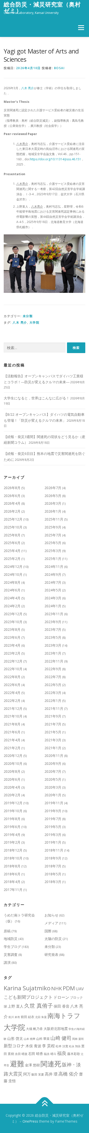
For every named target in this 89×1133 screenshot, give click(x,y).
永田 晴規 (21, 1054)
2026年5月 (52, 495)
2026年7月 (52, 487)
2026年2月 (12, 511)
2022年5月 (52, 684)
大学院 (34, 322)
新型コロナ (14, 1046)
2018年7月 (52, 866)
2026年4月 (12, 503)
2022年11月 (53, 661)
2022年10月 (13, 668)
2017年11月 (13, 889)
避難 (17, 1063)
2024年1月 (52, 606)
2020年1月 (52, 795)
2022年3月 (52, 692)
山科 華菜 (43, 1038)
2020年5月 (52, 779)
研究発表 (51, 954)
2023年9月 (52, 621)
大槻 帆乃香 (34, 1028)
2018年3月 (52, 881)
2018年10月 (13, 858)
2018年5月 (52, 874)
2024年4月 (12, 598)
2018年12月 (13, 850)
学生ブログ (12, 946)
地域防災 (11, 938)
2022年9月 (52, 668)
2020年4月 (12, 787)
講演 (7, 962)
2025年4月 (12, 550)
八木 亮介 (27, 88)
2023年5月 (52, 637)
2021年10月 (13, 716)
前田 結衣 (27, 1017)
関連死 (51, 1063)
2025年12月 (13, 519)
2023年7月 (52, 629)
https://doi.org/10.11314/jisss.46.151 (55, 159)
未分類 (28, 316)
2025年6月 (12, 542)
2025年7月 (52, 535)
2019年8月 (12, 818)
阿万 (27, 1074)
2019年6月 (12, 826)
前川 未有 (14, 1017)
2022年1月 (52, 700)
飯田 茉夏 (37, 1074)
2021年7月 (52, 724)
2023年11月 (53, 613)
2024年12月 (13, 566)
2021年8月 (12, 724)
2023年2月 (12, 653)
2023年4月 (12, 645)
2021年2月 (12, 748)
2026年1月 (52, 511)
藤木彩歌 (73, 1053)
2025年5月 (52, 542)
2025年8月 (12, 535)
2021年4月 (12, 740)
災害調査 (11, 954)
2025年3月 (52, 550)
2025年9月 (52, 527)
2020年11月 (53, 755)
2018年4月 (12, 881)
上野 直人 (15, 1006)
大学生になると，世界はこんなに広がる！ (36, 398)
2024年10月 (13, 574)
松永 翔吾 (75, 1046)
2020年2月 (12, 795)
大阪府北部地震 (56, 1028)
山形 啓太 (15, 1038)
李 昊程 (48, 1046)
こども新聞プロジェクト (28, 997)
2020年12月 (13, 755)
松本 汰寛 (62, 1046)
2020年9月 (52, 763)
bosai (59, 68)
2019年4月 (12, 834)
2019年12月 (13, 803)
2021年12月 (13, 708)
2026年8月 (12, 487)
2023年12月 (13, 613)
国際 (47, 931)
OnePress (30, 1121)
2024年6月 (12, 590)
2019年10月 (13, 810)
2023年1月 (52, 653)
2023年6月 (12, 637)
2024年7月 (52, 582)
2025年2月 (12, 558)
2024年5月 (52, 590)
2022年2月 (12, 700)
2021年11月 (53, 708)
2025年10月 (13, 527)
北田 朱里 (41, 1017)
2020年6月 (12, 779)
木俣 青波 (33, 1046)
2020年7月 (52, 771)
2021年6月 (12, 732)
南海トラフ (63, 1015)
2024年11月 (53, 566)
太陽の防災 (53, 938)
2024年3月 (52, 598)
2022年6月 (12, 684)
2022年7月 (52, 676)
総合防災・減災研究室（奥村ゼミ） (42, 7)
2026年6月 (12, 495)
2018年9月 (52, 858)
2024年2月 (12, 606)
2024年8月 (12, 582)
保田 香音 (61, 1006)
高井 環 (51, 1074)
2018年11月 (53, 850)
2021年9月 (52, 716)
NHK (56, 988)
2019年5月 (52, 826)
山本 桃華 (29, 1039)
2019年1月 (52, 842)
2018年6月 (12, 874)
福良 (62, 1053)
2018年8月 (12, 866)
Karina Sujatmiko (27, 988)
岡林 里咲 (78, 1039)
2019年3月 (52, 834)
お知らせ (51, 915)
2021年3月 (52, 740)
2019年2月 (12, 842)
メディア (51, 923)
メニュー (81, 28)
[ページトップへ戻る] (44, 1104)
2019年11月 (53, 803)
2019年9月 (52, 810)
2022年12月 (13, 661)
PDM (69, 988)
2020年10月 (13, 763)
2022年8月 (12, 676)
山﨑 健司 (60, 1037)
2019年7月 (52, 818)
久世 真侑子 (38, 1005)
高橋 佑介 (68, 1074)
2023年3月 (52, 645)
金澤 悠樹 (32, 1065)
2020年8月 (12, 771)
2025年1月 (52, 558)
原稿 (7, 931)
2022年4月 (12, 692)
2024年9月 (52, 574)
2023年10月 (13, 621)
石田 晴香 (35, 1053)
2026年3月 (52, 503)
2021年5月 (52, 732)
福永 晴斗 (50, 1054)
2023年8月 (12, 629)
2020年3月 (52, 787)
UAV (80, 989)
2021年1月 (52, 748)
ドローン (61, 997)
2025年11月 (53, 519)
